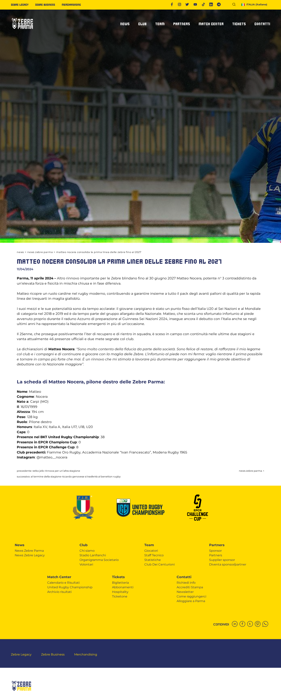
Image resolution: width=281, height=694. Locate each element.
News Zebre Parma (40, 252)
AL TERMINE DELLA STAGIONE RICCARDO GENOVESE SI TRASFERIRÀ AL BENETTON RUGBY (76, 476)
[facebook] (243, 624)
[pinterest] (258, 624)
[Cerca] (235, 5)
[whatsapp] (266, 624)
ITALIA (256, 4)
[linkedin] (236, 624)
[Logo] (22, 30)
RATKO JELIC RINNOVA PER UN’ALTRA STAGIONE (56, 470)
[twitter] (251, 624)
